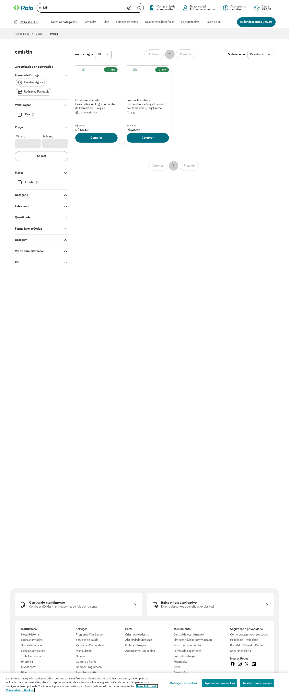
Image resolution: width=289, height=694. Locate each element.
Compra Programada (89, 667)
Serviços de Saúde (87, 639)
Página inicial (22, 33)
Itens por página (83, 54)
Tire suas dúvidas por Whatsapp (192, 639)
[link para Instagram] (239, 664)
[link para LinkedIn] (253, 664)
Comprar (96, 137)
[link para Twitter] (246, 664)
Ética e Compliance (33, 650)
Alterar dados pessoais (138, 639)
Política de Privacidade (244, 639)
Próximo (185, 54)
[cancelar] (129, 8)
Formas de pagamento (187, 650)
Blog (24, 672)
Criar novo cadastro (137, 634)
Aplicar (41, 156)
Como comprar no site (187, 645)
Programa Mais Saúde (89, 634)
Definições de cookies (183, 683)
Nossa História (30, 634)
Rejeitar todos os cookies (219, 683)
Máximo (48, 136)
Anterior (154, 54)
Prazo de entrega (184, 656)
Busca (39, 33)
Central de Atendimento (188, 634)
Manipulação (84, 650)
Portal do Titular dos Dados (246, 645)
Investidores (28, 667)
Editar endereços (135, 645)
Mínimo (20, 136)
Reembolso (180, 661)
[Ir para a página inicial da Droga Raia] (23, 8)
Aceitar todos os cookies (257, 683)
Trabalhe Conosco (32, 656)
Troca (176, 667)
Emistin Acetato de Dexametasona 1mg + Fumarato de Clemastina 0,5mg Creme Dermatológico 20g (146, 104)
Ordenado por (237, 54)
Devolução (180, 672)
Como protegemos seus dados (249, 634)
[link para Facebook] (232, 664)
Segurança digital (240, 650)
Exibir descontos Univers (256, 21)
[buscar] (139, 8)
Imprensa (27, 661)
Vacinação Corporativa (90, 645)
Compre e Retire (86, 661)
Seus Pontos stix (86, 672)
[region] (144, 683)
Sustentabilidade (31, 645)
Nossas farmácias (31, 639)
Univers (80, 656)
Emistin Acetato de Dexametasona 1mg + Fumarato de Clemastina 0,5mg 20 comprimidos (95, 104)
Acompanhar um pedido (140, 650)
